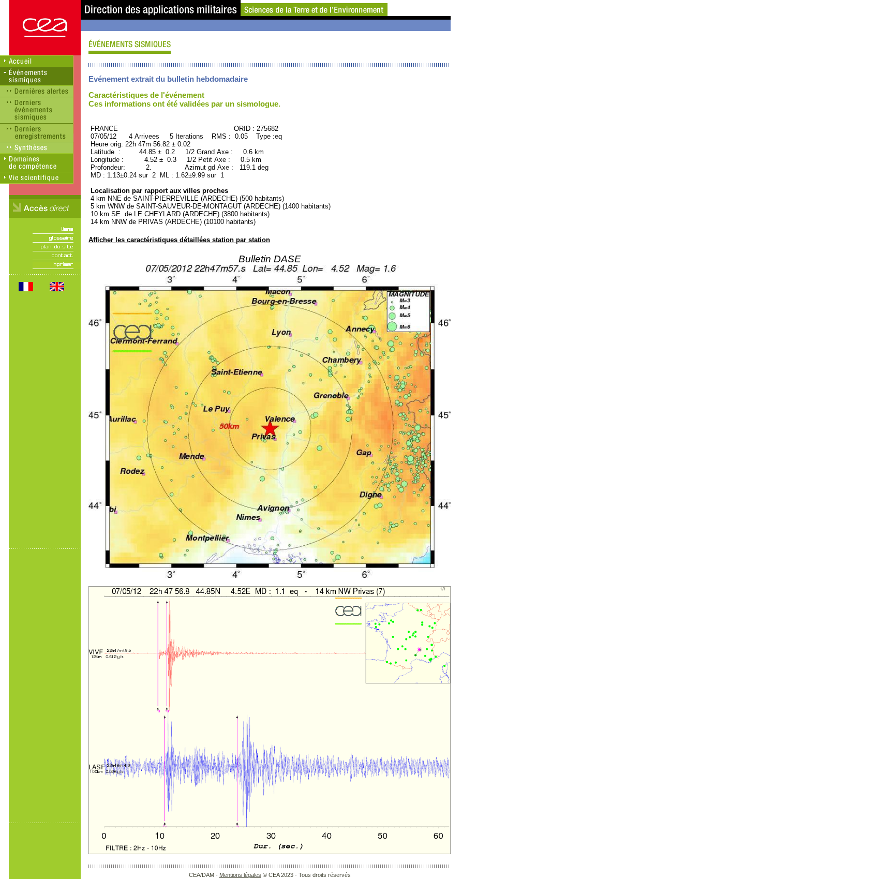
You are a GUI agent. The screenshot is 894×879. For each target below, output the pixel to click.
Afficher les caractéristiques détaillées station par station (179, 240)
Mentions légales (240, 875)
